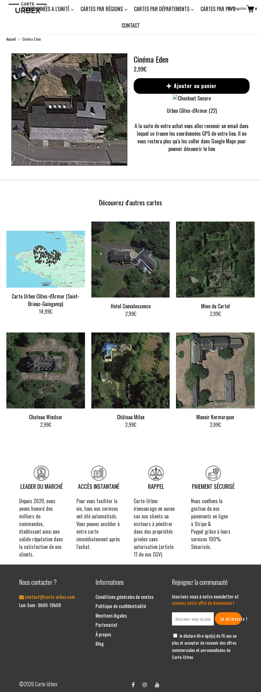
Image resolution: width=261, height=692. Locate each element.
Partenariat (106, 624)
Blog (99, 643)
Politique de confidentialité (120, 605)
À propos (103, 634)
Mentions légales (111, 615)
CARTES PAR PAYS (218, 9)
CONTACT (131, 25)
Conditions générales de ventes (124, 596)
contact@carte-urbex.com (49, 596)
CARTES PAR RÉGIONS (102, 9)
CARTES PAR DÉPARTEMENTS (162, 9)
